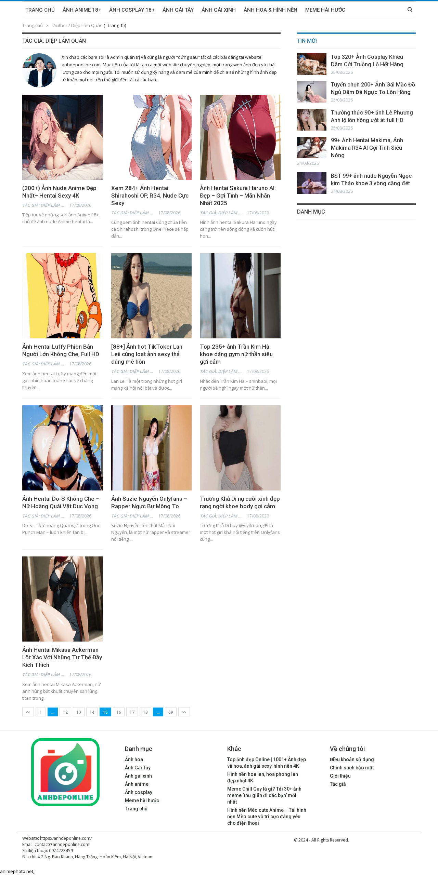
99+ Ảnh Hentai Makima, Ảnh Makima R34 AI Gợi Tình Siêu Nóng (367, 148)
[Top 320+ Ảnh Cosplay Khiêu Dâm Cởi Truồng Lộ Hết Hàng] (311, 64)
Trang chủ (40, 10)
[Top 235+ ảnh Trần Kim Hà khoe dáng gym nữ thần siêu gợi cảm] (240, 295)
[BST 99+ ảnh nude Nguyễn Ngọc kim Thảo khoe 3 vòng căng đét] (311, 183)
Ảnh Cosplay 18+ (132, 10)
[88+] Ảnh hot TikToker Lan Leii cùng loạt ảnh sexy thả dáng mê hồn (146, 354)
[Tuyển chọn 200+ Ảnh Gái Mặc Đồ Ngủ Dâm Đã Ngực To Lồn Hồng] (311, 92)
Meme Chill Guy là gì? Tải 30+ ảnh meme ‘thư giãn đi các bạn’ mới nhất (264, 795)
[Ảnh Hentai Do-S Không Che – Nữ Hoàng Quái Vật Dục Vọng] (62, 447)
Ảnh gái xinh (138, 776)
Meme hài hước (142, 800)
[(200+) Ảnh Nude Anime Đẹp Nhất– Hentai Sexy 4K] (62, 137)
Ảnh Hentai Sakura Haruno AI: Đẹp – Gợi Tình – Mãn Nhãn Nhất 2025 (238, 195)
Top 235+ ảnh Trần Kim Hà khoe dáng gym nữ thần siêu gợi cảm (236, 354)
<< (28, 712)
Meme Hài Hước (325, 10)
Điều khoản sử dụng (352, 759)
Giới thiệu (340, 776)
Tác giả (338, 784)
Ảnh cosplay (138, 792)
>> (184, 712)
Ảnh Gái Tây (178, 10)
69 (170, 712)
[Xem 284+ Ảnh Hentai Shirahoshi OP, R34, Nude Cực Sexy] (151, 137)
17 (132, 712)
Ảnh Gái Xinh (219, 10)
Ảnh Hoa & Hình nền (270, 10)
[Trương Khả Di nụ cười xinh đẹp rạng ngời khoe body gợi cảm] (240, 447)
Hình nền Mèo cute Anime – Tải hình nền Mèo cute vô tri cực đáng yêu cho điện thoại (266, 816)
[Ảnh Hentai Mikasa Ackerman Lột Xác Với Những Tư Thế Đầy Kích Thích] (62, 599)
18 (145, 712)
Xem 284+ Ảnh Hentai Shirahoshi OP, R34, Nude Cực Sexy (150, 195)
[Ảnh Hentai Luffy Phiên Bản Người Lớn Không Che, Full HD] (62, 295)
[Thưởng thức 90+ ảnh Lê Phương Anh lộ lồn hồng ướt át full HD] (311, 120)
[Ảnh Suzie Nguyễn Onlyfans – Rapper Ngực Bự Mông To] (151, 447)
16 (118, 712)
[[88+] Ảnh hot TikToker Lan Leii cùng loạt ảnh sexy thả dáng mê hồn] (151, 295)
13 (78, 712)
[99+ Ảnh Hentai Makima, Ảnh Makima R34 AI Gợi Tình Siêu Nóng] (311, 147)
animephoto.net (16, 871)
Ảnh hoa (134, 759)
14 (92, 712)
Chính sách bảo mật (352, 767)
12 (65, 712)
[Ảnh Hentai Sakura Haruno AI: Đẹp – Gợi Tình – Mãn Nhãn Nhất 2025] (240, 137)
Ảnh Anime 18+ (82, 10)
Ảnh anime (137, 784)
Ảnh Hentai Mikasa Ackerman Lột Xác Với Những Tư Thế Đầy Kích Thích (62, 657)
